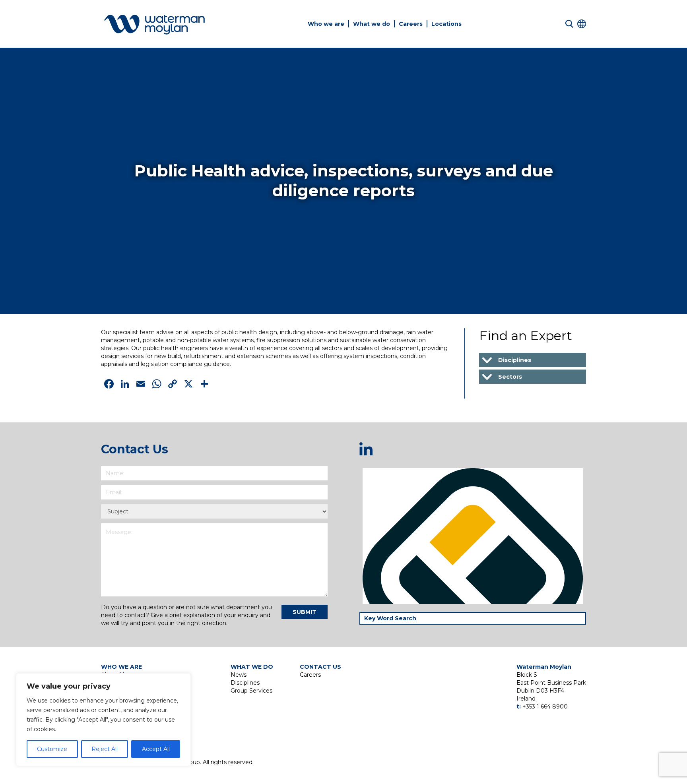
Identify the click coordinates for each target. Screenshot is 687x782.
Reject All (104, 749)
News (238, 674)
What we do (371, 23)
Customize (52, 749)
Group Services (251, 690)
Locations (446, 23)
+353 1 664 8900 (545, 706)
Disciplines (245, 682)
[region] (103, 719)
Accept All (156, 749)
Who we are (326, 23)
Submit (304, 612)
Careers (411, 23)
